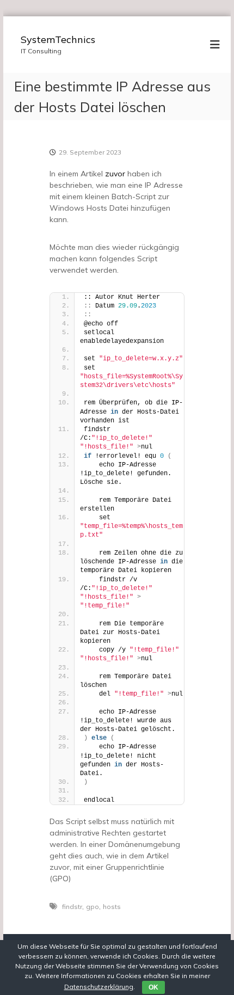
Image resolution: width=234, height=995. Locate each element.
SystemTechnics (58, 39)
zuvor (115, 174)
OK (153, 987)
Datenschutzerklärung (98, 986)
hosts (112, 906)
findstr (72, 906)
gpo (92, 906)
